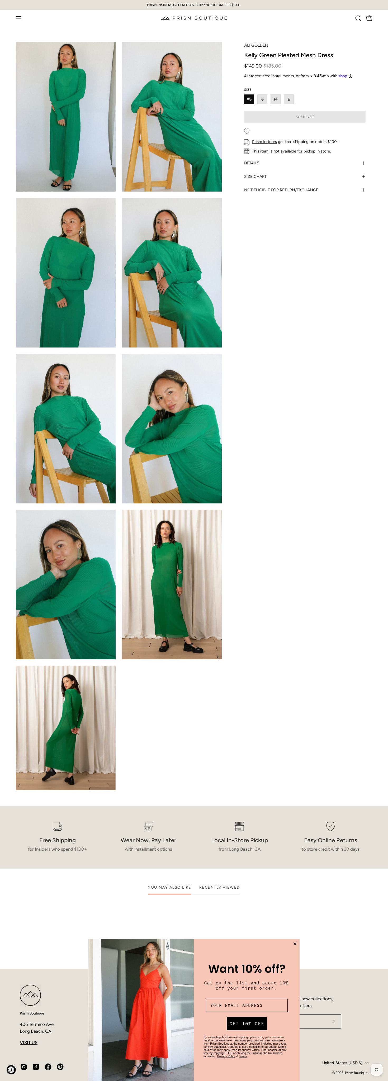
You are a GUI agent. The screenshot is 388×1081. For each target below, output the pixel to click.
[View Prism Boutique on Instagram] (24, 1067)
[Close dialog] (294, 943)
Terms (243, 1056)
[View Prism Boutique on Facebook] (48, 1067)
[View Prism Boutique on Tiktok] (36, 1067)
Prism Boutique (32, 1013)
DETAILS (251, 163)
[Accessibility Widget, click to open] (11, 1069)
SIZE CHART (255, 176)
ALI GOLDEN (256, 45)
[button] (358, 18)
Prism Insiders (264, 141)
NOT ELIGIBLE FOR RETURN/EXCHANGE (281, 190)
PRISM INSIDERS (159, 5)
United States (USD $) (342, 1062)
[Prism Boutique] (194, 18)
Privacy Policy (226, 1056)
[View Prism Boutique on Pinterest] (60, 1067)
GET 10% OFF (246, 1023)
